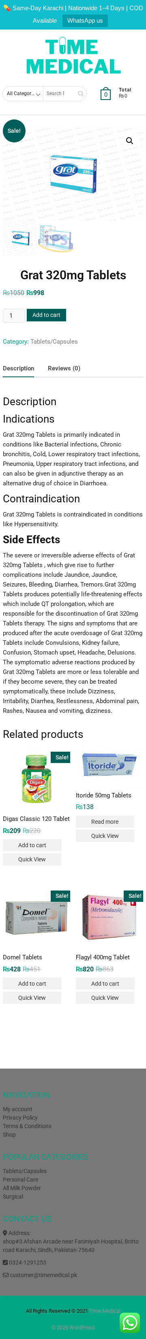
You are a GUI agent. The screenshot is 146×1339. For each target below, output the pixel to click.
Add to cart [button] (32, 845)
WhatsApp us (85, 20)
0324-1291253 (27, 1262)
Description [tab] (18, 368)
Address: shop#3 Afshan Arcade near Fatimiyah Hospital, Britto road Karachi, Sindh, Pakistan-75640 (71, 1241)
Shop (9, 1134)
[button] (129, 141)
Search (78, 94)
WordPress (82, 1327)
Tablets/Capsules (54, 341)
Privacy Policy (20, 1117)
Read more (104, 821)
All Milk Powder (22, 1188)
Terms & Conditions (27, 1126)
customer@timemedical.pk (43, 1275)
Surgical (13, 1196)
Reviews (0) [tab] (64, 368)
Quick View (32, 859)
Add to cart (46, 315)
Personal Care (20, 1179)
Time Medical (104, 1311)
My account (17, 1109)
